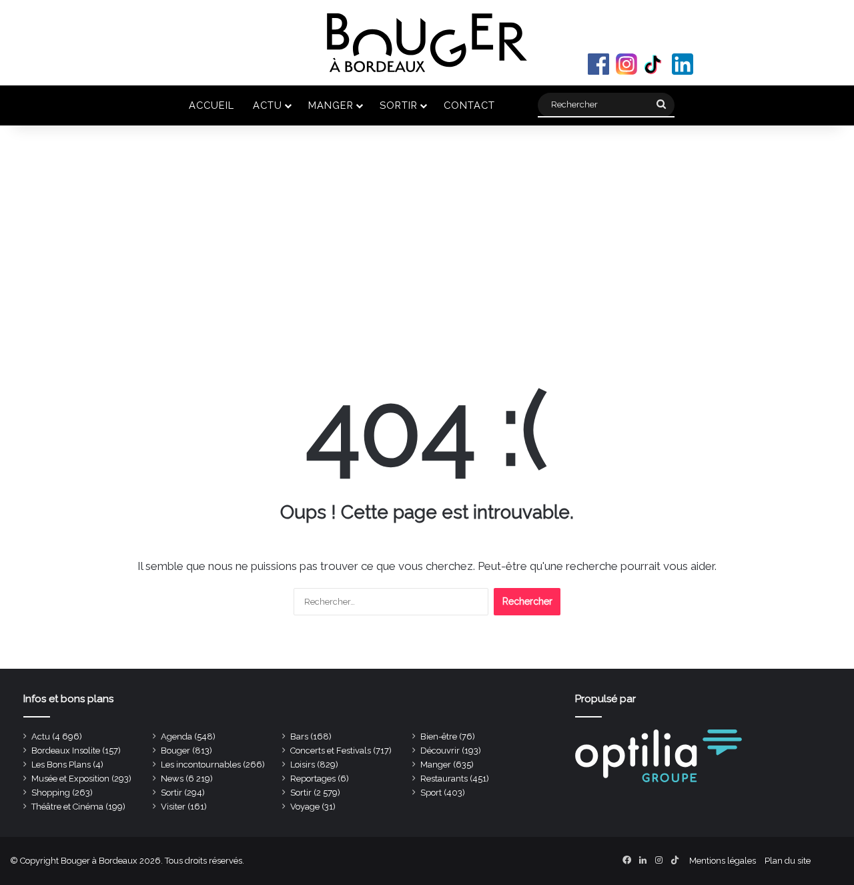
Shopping (50, 793)
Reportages (313, 779)
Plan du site (788, 861)
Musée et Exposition (70, 779)
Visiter (173, 807)
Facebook (598, 64)
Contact (469, 105)
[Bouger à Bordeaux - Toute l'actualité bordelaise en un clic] (427, 42)
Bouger (175, 751)
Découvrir (440, 751)
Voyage (305, 807)
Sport (431, 793)
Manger (331, 105)
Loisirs (302, 765)
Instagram (626, 64)
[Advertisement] (427, 238)
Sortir (399, 105)
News (172, 779)
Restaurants (444, 779)
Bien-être (438, 736)
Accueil (211, 105)
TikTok (654, 64)
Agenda (176, 736)
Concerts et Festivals (330, 751)
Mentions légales (722, 861)
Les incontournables (201, 765)
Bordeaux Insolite (65, 751)
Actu (267, 105)
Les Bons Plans (61, 765)
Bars (299, 736)
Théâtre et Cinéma (67, 807)
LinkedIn (682, 64)
